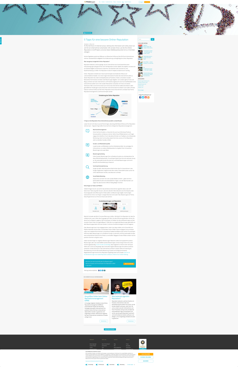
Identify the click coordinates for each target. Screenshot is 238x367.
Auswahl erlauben (145, 357)
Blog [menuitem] (115, 344)
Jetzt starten (147, 2)
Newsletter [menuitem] (128, 345)
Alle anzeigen (141, 90)
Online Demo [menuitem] (128, 347)
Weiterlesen (104, 321)
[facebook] (99, 270)
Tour (100, 2)
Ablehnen (145, 361)
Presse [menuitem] (127, 344)
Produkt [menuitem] (92, 339)
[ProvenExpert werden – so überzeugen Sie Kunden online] (140, 52)
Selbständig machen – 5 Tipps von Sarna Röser (148, 58)
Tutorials (140, 85)
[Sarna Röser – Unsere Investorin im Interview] (140, 63)
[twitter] (101, 270)
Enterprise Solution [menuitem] (93, 349)
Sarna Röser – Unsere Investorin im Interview (148, 62)
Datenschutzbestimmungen (97, 361)
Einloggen (141, 2)
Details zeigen (130, 364)
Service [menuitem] (128, 339)
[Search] (152, 39)
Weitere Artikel (110, 329)
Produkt (140, 87)
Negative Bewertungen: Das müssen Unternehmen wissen (148, 46)
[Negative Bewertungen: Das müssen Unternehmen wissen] (140, 47)
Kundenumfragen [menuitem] (93, 345)
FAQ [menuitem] (114, 345)
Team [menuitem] (103, 347)
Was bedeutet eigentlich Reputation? (120, 297)
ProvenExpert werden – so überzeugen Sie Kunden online (147, 52)
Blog (123, 2)
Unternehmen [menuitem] (104, 345)
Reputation (88, 33)
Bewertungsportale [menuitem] (117, 347)
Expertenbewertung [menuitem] (129, 349)
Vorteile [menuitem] (91, 347)
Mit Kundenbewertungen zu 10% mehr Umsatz (147, 69)
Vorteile (103, 2)
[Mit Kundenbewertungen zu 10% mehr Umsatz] (140, 69)
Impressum (88, 361)
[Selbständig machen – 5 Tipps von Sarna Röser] (140, 58)
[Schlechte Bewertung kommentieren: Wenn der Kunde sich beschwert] (140, 74)
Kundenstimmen (109, 2)
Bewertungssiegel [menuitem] (93, 344)
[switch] (97, 364)
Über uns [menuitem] (104, 339)
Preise (114, 2)
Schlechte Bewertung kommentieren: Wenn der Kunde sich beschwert (147, 74)
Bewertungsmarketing (143, 81)
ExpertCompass (128, 2)
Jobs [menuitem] (102, 349)
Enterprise (119, 2)
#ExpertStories (142, 84)
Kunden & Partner (142, 82)
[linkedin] (103, 270)
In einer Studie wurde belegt (103, 244)
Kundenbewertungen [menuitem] (117, 349)
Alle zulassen (146, 354)
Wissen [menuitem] (115, 339)
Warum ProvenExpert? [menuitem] (106, 344)
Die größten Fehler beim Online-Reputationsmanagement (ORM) (96, 298)
